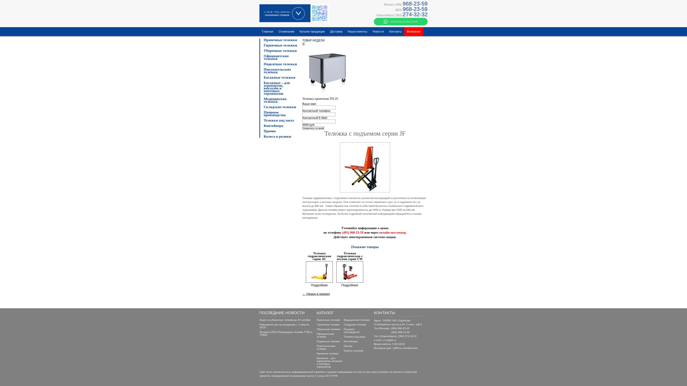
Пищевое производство (275, 113)
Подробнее (319, 285)
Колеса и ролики (277, 136)
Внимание (414, 31)
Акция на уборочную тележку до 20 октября (285, 319)
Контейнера (273, 125)
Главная (267, 31)
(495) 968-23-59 (352, 232)
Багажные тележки (279, 77)
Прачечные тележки (280, 40)
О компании (286, 31)
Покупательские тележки (277, 70)
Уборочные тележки (280, 50)
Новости (378, 31)
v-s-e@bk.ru (389, 340)
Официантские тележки (276, 57)
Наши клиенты (357, 31)
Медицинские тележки (275, 100)
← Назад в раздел (316, 294)
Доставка (336, 31)
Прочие (270, 131)
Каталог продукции (312, 31)
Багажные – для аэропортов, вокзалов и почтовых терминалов (277, 88)
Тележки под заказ (279, 120)
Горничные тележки (280, 45)
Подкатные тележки (280, 64)
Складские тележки (280, 107)
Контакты (395, 31)
